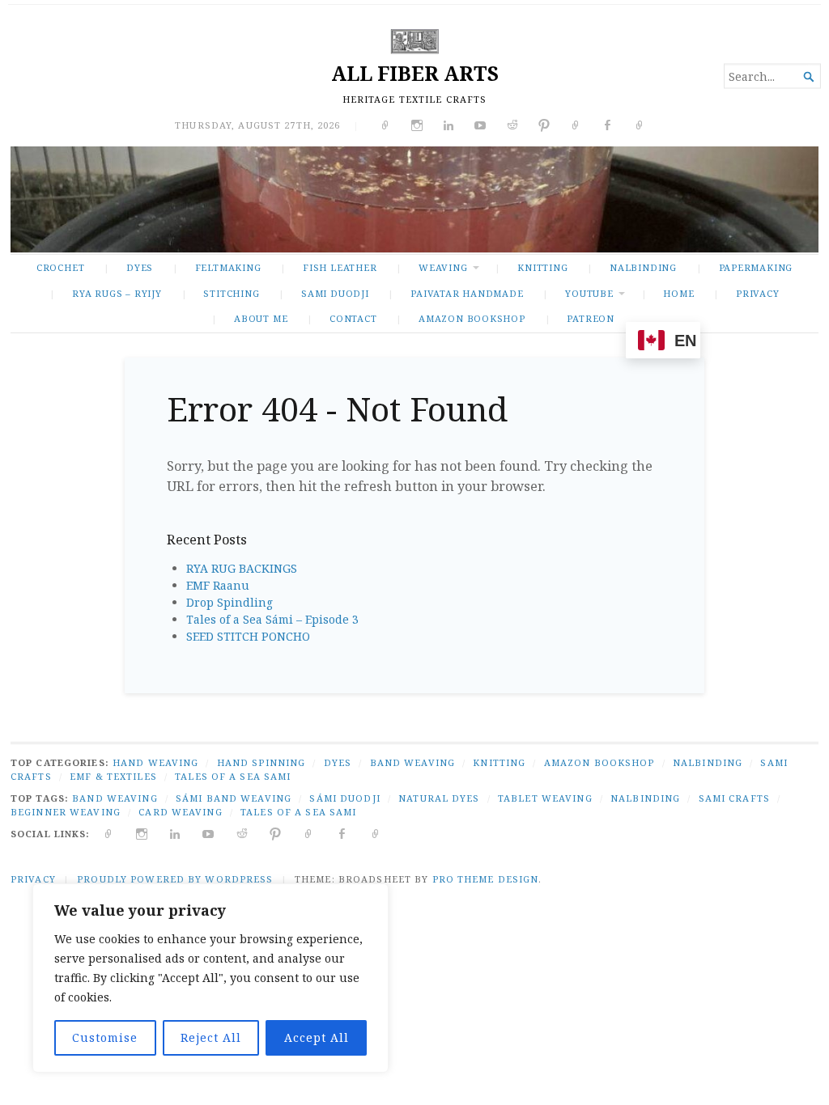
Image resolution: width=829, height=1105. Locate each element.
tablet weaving (545, 798)
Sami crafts (734, 798)
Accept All (316, 1037)
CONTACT (353, 318)
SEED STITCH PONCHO (248, 636)
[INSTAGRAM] (142, 834)
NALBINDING (643, 267)
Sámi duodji (344, 798)
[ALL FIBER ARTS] (414, 199)
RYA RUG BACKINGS (241, 568)
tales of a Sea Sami (298, 812)
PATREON (590, 318)
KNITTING (542, 267)
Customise (105, 1037)
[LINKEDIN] (175, 834)
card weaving (180, 812)
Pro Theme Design (485, 879)
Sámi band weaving (233, 798)
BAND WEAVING (412, 762)
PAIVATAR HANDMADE (466, 293)
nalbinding (645, 798)
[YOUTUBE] (208, 834)
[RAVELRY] (309, 834)
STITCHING (231, 293)
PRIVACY (758, 293)
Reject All (211, 1037)
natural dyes (438, 798)
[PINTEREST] (276, 834)
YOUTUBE (589, 293)
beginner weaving (66, 812)
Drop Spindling (229, 602)
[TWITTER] (109, 834)
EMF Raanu (217, 585)
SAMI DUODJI (335, 293)
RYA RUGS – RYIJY (117, 293)
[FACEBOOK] (342, 834)
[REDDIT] (242, 834)
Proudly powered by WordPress (175, 879)
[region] (210, 978)
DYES (139, 267)
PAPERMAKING (756, 267)
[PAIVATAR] (376, 834)
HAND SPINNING (261, 762)
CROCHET (60, 267)
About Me (260, 318)
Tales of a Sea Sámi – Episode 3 (272, 619)
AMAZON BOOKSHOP (472, 318)
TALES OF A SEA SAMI (233, 776)
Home (678, 293)
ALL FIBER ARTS (415, 73)
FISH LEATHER (339, 267)
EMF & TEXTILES (113, 776)
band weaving (114, 798)
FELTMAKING (228, 267)
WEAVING (443, 267)
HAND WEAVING (155, 762)
